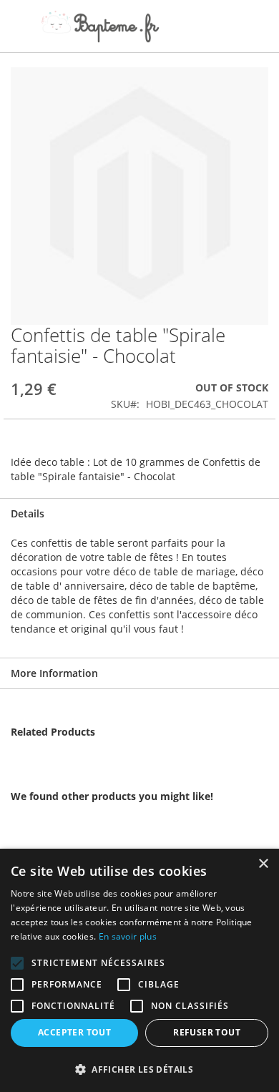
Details (27, 513)
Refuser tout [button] (206, 1032)
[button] (139, 1069)
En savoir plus (128, 936)
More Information (54, 673)
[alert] (139, 970)
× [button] (263, 864)
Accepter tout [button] (74, 1032)
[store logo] (100, 26)
